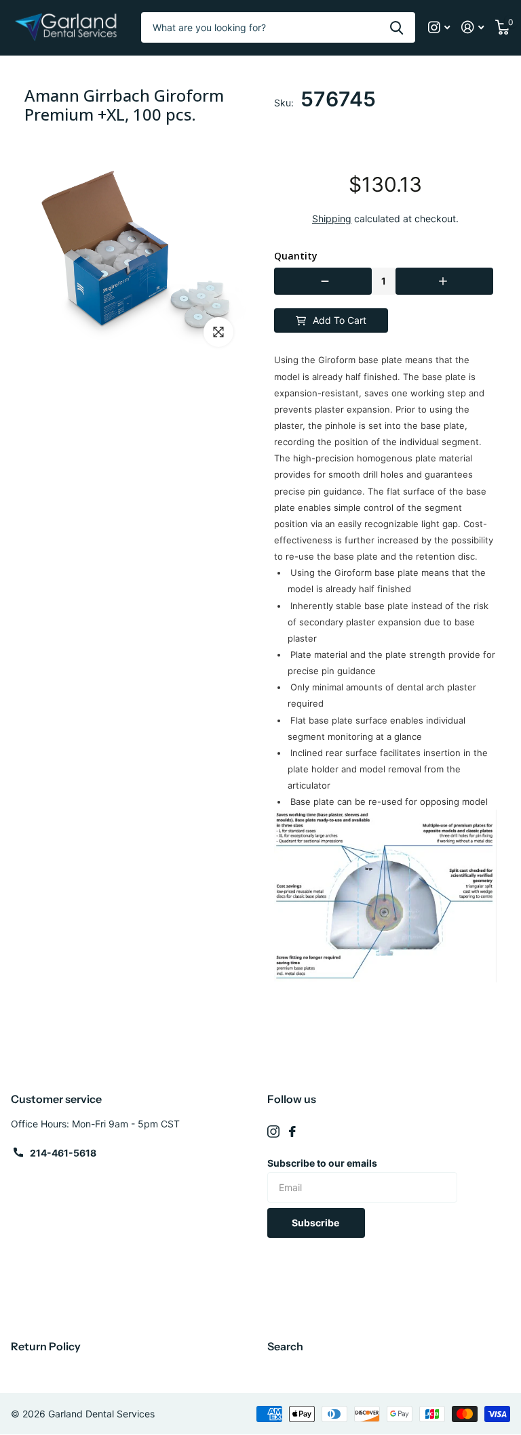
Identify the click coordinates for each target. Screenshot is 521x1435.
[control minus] (323, 281)
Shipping (331, 218)
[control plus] (444, 281)
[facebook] (292, 1131)
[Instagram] (273, 1131)
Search (285, 1346)
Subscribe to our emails (322, 1163)
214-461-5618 (63, 1153)
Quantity (295, 256)
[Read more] (439, 27)
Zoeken (396, 27)
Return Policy (46, 1346)
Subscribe (316, 1222)
